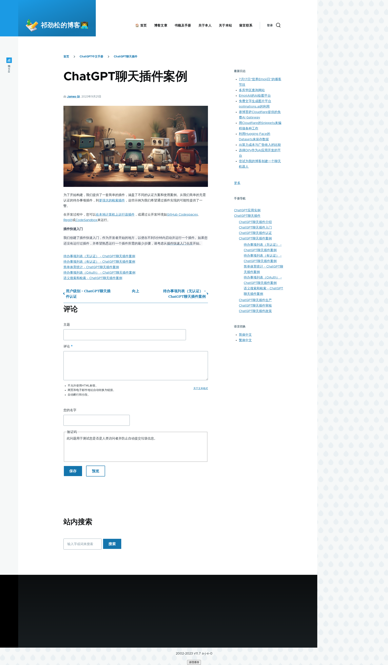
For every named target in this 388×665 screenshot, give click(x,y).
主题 (66, 324)
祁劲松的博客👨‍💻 (65, 25)
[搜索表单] (278, 25)
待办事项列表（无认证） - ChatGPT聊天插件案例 (99, 256)
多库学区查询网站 (252, 90)
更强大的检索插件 (112, 200)
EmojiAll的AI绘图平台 (255, 95)
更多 (237, 183)
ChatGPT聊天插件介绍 (255, 222)
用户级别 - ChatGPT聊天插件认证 (88, 294)
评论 (66, 346)
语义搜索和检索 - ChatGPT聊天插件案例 (92, 278)
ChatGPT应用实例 (247, 210)
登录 (270, 25)
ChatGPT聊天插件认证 (255, 233)
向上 (135, 291)
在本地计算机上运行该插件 (115, 214)
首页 (66, 56)
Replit (67, 220)
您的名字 (69, 410)
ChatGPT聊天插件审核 (255, 305)
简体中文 (245, 334)
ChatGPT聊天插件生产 (255, 300)
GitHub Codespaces (182, 214)
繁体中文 (245, 340)
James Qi (73, 96)
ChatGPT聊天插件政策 (255, 311)
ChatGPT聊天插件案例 (255, 238)
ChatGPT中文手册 (91, 56)
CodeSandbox (86, 220)
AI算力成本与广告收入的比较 (260, 144)
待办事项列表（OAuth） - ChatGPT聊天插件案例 (99, 272)
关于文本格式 (200, 388)
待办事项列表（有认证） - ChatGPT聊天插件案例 (99, 261)
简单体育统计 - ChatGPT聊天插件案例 (91, 267)
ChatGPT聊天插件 (125, 56)
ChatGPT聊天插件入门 (255, 227)
